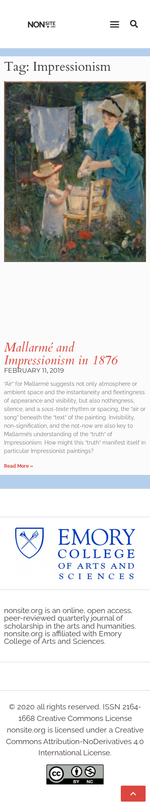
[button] (114, 24)
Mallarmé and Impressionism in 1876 (60, 354)
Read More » (18, 466)
